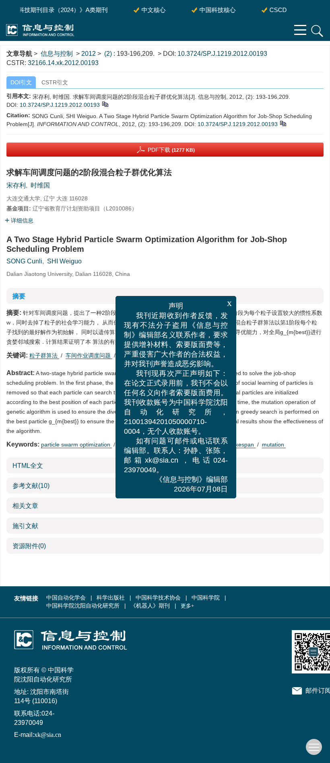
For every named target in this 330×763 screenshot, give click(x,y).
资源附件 (29, 546)
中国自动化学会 (66, 598)
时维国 (40, 185)
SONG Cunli (24, 261)
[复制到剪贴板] (105, 103)
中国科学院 (206, 598)
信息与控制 (57, 53)
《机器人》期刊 (150, 606)
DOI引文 (21, 82)
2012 (88, 53)
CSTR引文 (54, 82)
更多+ (187, 606)
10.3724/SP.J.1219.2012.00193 (222, 53)
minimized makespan (228, 444)
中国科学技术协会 (158, 598)
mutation (274, 444)
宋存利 (16, 185)
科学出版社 (111, 598)
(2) (108, 53)
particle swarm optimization (76, 444)
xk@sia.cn (47, 734)
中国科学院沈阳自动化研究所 (83, 606)
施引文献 (25, 525)
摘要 (18, 296)
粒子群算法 (44, 355)
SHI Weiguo (64, 261)
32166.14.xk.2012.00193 (63, 62)
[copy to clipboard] (283, 123)
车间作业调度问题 (89, 355)
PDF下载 (171, 150)
